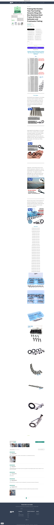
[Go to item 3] (20, 445)
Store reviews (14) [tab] (17, 449)
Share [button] (28, 435)
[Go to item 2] (16, 445)
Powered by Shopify (23, 524)
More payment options (35, 49)
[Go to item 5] (27, 445)
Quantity (28, 41)
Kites (28, 514)
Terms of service (36, 524)
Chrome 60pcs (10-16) (31, 34)
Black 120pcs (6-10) (38, 36)
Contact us (37, 514)
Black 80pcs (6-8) (38, 34)
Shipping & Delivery (21, 514)
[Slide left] (10, 24)
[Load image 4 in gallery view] (22, 24)
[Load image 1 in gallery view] (12, 24)
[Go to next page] (29, 498)
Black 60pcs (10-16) (38, 39)
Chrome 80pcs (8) (38, 29)
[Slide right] (24, 24)
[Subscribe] (33, 509)
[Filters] (39, 449)
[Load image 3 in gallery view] (19, 24)
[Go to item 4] (24, 445)
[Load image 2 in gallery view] (16, 24)
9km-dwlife (19, 524)
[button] (16, 2)
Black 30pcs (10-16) (30, 39)
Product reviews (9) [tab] (12, 449)
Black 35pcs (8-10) (30, 36)
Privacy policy (31, 524)
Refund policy (27, 524)
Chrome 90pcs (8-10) (31, 29)
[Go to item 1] (12, 445)
